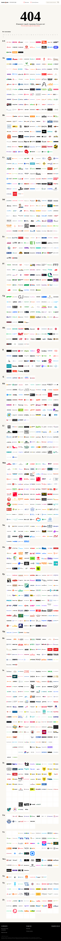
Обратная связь (4, 932)
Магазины (28, 928)
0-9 (3, 34)
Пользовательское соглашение (4, 929)
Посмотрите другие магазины (30, 25)
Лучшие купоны (29, 931)
